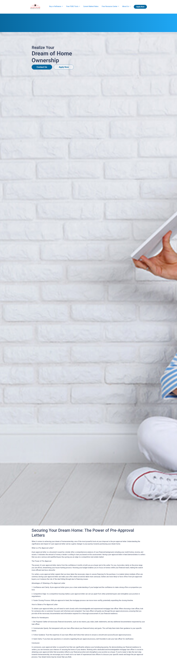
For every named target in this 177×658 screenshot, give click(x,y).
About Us (125, 6)
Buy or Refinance (55, 6)
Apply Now (140, 7)
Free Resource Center (110, 6)
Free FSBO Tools (72, 6)
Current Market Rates (90, 6)
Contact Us (42, 67)
